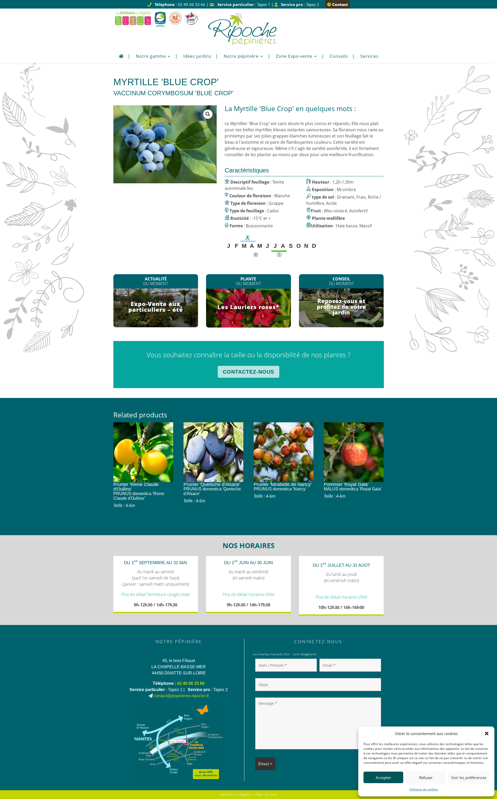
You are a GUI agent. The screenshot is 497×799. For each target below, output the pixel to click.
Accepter (383, 777)
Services (369, 56)
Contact (339, 4)
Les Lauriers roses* (248, 307)
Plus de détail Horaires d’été (248, 594)
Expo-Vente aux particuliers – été (155, 306)
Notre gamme (151, 56)
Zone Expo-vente (294, 56)
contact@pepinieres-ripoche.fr (181, 696)
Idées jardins (197, 56)
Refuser (426, 777)
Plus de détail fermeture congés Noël (155, 594)
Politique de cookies (424, 789)
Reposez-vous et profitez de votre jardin (341, 306)
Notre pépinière (241, 56)
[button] (486, 733)
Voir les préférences (468, 777)
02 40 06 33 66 (190, 683)
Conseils (339, 56)
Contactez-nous (248, 372)
